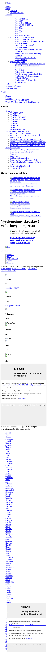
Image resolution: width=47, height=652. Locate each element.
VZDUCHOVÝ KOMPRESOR (22, 37)
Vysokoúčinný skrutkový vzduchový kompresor (22, 102)
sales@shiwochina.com (13, 306)
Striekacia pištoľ (20, 82)
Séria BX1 (18, 33)
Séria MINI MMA (21, 19)
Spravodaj (4, 251)
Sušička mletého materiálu (24, 72)
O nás (7, 9)
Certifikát (13, 11)
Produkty (8, 15)
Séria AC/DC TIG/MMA (24, 25)
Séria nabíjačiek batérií (23, 35)
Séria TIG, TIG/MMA (23, 23)
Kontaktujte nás (11, 88)
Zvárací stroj (14, 17)
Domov (8, 7)
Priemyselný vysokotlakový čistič (27, 66)
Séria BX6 (18, 31)
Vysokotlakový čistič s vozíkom (26, 80)
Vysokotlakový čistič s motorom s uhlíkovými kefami (27, 77)
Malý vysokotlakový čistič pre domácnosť (30, 64)
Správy (8, 84)
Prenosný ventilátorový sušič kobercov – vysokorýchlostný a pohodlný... (24, 185)
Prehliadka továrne (17, 13)
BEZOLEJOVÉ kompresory (25, 39)
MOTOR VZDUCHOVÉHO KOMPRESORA (25, 59)
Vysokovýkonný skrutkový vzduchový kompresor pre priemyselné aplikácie (22, 240)
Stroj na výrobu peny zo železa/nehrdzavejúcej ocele (20, 207)
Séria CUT (18, 29)
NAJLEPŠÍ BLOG (19, 269)
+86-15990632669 (12, 288)
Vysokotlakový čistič (17, 62)
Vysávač (18, 68)
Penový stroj (19, 70)
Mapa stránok (6, 269)
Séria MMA (19, 21)
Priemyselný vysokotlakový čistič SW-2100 (25, 216)
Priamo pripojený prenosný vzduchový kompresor (28, 142)
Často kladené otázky (13, 86)
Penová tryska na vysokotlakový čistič (28, 74)
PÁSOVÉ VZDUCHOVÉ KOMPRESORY (24, 46)
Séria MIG (18, 27)
